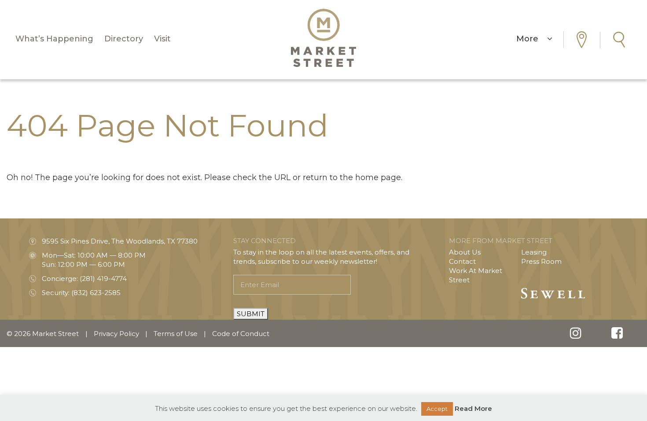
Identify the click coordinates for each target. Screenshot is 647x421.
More (531, 39)
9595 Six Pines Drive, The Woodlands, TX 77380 (120, 241)
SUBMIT (251, 314)
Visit (162, 39)
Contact (462, 261)
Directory (123, 39)
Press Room (541, 261)
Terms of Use (176, 333)
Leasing (534, 252)
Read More (473, 408)
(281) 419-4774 (103, 278)
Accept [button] (437, 408)
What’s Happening (54, 39)
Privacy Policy (116, 333)
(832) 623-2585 (96, 292)
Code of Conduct (240, 333)
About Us (465, 252)
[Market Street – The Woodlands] (323, 38)
